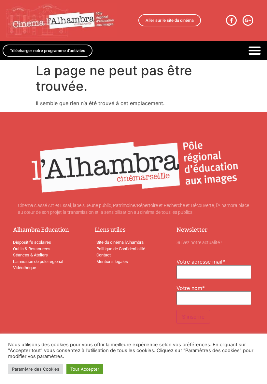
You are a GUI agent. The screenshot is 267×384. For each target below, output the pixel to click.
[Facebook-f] (231, 20)
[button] (254, 50)
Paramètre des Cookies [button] (35, 369)
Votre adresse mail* (200, 261)
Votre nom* (190, 288)
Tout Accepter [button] (84, 369)
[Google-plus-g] (248, 20)
